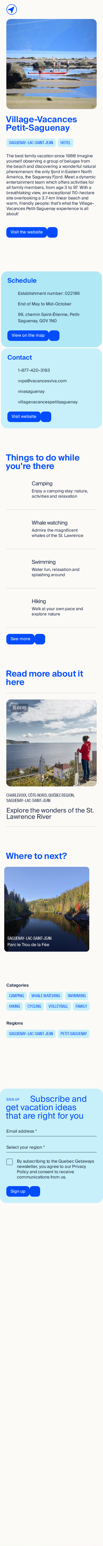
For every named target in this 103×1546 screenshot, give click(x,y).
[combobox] (51, 1147)
